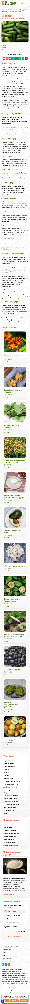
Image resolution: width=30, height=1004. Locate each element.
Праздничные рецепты (11, 801)
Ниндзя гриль (8, 790)
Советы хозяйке (9, 825)
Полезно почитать (14, 11)
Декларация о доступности (10, 946)
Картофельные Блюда (11, 804)
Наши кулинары (6, 949)
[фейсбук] (3, 58)
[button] (3, 1001)
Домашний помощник (11, 845)
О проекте (5, 955)
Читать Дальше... (9, 894)
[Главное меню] (26, 3)
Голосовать (21, 931)
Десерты (6, 772)
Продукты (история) (10, 830)
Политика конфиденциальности (11, 961)
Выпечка (6, 775)
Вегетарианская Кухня (11, 784)
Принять (5, 1000)
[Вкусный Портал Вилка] (9, 3)
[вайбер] (16, 58)
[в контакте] (10, 58)
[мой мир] (23, 58)
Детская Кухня (8, 778)
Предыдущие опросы (15, 936)
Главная (4, 10)
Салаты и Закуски (9, 766)
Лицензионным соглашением (9, 973)
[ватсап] (19, 58)
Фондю (6, 793)
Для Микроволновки (10, 787)
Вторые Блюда (9, 763)
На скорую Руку (9, 810)
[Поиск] (22, 3)
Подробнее (23, 997)
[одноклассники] (7, 58)
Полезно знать (13, 10)
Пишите (4, 952)
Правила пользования (8, 944)
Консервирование (10, 807)
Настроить (24, 1000)
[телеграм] (13, 58)
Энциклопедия (8, 827)
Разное (6, 813)
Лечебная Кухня (9, 839)
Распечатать (7, 50)
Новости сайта (6, 958)
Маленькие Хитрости (11, 836)
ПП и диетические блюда (12, 781)
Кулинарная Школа (10, 842)
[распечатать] (26, 58)
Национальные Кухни (11, 795)
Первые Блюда (9, 761)
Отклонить (14, 1000)
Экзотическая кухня (10, 798)
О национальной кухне (11, 833)
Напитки (6, 769)
